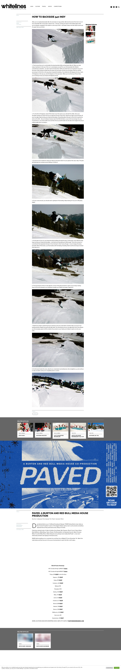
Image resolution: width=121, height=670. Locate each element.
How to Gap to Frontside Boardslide (95, 40)
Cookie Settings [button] (110, 667)
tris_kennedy (19, 24)
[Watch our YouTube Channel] (114, 7)
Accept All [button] (117, 667)
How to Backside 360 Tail (96, 430)
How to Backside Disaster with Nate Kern (95, 34)
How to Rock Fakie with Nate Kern (95, 28)
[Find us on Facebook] (111, 7)
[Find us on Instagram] (116, 7)
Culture (37, 6)
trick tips (35, 413)
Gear (31, 6)
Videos (17, 511)
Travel (44, 6)
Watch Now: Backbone (43, 640)
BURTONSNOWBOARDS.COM (76, 621)
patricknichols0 (19, 526)
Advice (50, 6)
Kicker (17, 15)
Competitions (58, 6)
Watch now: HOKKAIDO (25, 640)
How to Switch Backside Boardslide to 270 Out (78, 431)
